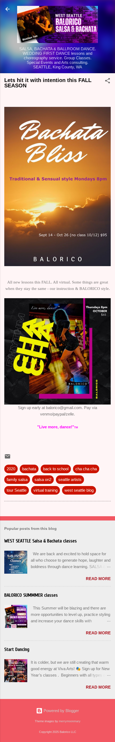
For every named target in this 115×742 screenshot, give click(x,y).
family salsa (17, 479)
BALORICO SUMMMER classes (31, 595)
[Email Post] (7, 458)
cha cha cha (86, 469)
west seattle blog (79, 490)
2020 (11, 469)
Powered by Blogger (61, 710)
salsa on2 (42, 479)
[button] (107, 81)
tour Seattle (16, 490)
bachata (29, 469)
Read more (98, 578)
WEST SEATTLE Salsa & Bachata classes (40, 541)
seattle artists (70, 479)
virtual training (45, 490)
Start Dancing (16, 649)
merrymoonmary (69, 721)
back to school (55, 469)
